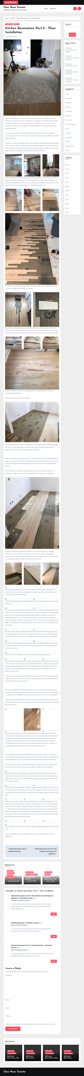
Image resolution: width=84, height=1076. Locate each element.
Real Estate (69, 137)
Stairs (67, 150)
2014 (67, 212)
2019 (67, 191)
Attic (67, 94)
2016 (67, 204)
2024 (67, 169)
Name (7, 1000)
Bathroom (68, 103)
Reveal (35, 874)
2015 (66, 208)
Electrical (68, 116)
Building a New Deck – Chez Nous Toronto (25, 923)
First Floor (9, 24)
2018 (67, 195)
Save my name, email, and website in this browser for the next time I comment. (31, 1024)
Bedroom (10, 871)
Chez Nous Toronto (14, 7)
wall (57, 601)
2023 (67, 173)
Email (7, 1008)
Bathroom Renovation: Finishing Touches (72, 57)
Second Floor (11, 877)
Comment (8, 975)
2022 (67, 178)
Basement (68, 98)
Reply (53, 914)
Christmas (68, 111)
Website (7, 1016)
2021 (67, 182)
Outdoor (10, 875)
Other (67, 129)
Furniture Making (70, 124)
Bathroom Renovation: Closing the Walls (71, 79)
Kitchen (16, 24)
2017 (66, 199)
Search (68, 24)
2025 (67, 165)
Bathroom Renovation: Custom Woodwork (71, 72)
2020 (67, 186)
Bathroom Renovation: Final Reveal (70, 49)
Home (46, 8)
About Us (53, 8)
